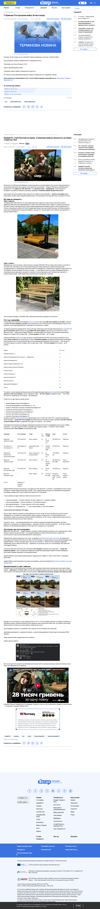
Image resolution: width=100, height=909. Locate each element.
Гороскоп (74, 809)
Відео (72, 812)
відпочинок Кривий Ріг (53, 736)
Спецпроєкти (29, 8)
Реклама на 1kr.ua (71, 846)
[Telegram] (28, 106)
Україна (39, 806)
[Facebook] (23, 106)
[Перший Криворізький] (50, 3)
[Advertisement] (38, 122)
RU (95, 3)
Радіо (73, 815)
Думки (38, 831)
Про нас (54, 8)
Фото (38, 828)
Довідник (43, 8)
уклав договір (32, 322)
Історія (17, 8)
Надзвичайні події (40, 815)
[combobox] (84, 8)
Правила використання (24, 846)
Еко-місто (57, 805)
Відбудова (57, 818)
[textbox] (84, 8)
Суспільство (40, 812)
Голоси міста (58, 821)
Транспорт (74, 803)
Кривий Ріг (7, 736)
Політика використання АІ (24, 854)
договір (21, 337)
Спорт (38, 819)
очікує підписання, (22, 418)
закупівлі (16, 736)
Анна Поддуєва (21, 147)
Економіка (39, 822)
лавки (29, 736)
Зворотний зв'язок (71, 849)
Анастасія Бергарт (23, 19)
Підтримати (10, 3)
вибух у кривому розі (30, 101)
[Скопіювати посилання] (41, 106)
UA (91, 3)
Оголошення (75, 806)
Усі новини (83, 49)
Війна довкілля (59, 812)
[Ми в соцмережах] (29, 791)
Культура (39, 809)
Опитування (58, 815)
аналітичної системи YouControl (49, 538)
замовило (66, 329)
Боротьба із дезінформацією (59, 808)
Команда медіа (46, 849)
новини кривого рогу (16, 101)
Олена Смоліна (14, 739)
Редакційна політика (47, 846)
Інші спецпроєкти (59, 829)
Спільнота (39, 839)
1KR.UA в (54, 19)
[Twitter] (37, 106)
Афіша (73, 800)
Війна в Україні (41, 825)
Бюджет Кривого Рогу (59, 801)
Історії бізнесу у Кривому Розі (59, 825)
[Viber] (32, 106)
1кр (6, 101)
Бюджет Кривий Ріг (39, 736)
